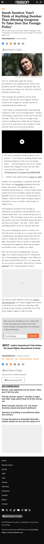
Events (4, 469)
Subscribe (33, 336)
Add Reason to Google (13, 50)
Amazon (5, 504)
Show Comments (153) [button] (14, 380)
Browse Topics (7, 465)
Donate (4, 482)
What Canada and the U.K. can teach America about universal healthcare (19, 406)
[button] (41, 2)
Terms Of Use (6, 525)
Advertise (5, 486)
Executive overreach (25, 359)
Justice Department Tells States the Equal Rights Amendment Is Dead (22, 347)
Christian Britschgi (8, 39)
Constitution (10, 359)
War (3, 9)
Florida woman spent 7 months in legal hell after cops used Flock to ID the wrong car (22, 398)
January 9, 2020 (35, 177)
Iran (16, 359)
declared (5, 266)
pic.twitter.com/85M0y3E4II (29, 172)
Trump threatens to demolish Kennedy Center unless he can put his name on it (21, 420)
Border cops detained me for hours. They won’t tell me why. (21, 390)
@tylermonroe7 (11, 172)
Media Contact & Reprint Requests (14, 375)
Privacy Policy (34, 522)
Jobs (3, 478)
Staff (3, 473)
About (4, 460)
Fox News (36, 359)
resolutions (19, 184)
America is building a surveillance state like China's (20, 413)
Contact (5, 495)
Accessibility (24, 522)
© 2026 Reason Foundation (10, 522)
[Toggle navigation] (2, 2)
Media (4, 499)
